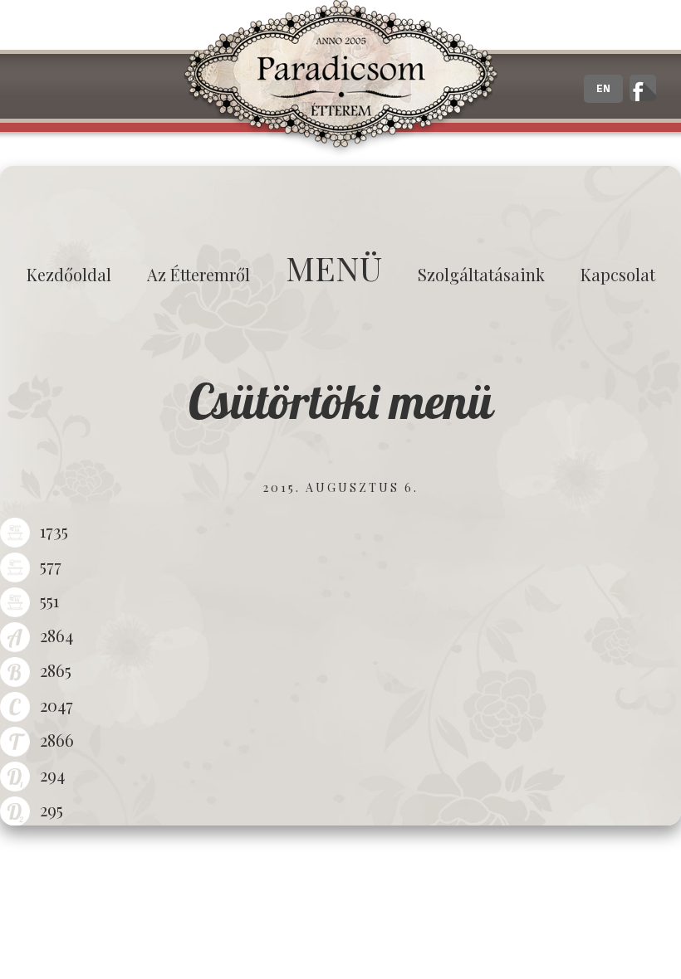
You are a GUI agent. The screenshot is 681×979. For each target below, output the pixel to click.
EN (603, 88)
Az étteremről (198, 274)
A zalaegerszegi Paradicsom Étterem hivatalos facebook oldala (643, 88)
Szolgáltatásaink (481, 274)
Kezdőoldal (69, 274)
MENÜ (334, 268)
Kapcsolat (618, 274)
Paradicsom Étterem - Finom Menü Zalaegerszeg (340, 79)
